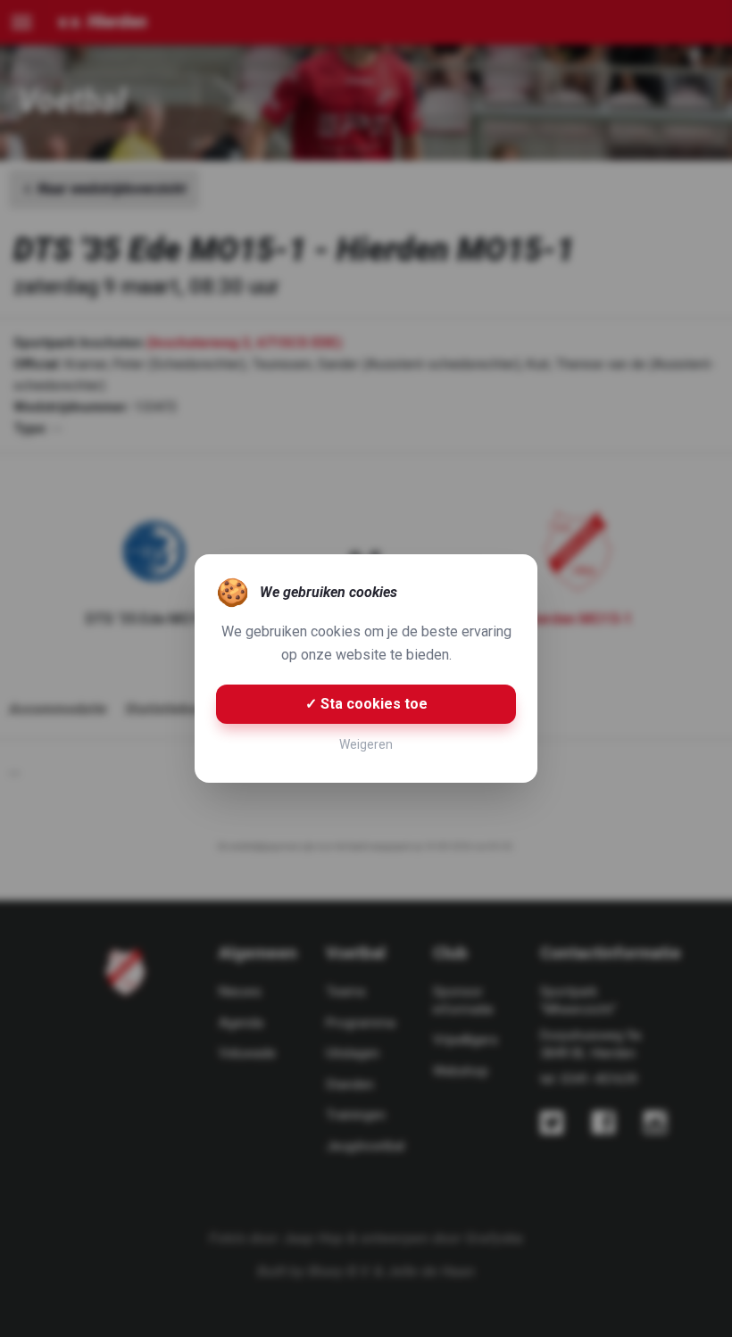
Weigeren (366, 744)
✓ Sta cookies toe (366, 703)
